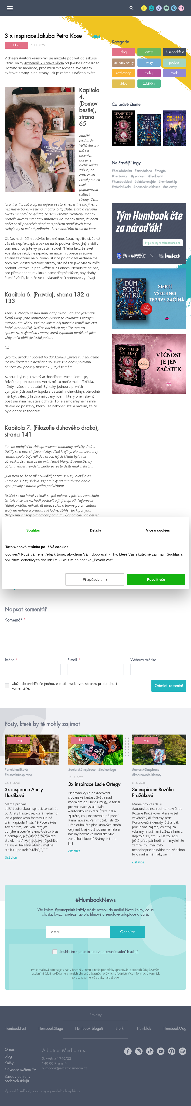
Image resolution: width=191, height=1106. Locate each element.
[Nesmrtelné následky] (149, 364)
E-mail (74, 660)
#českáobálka (122, 170)
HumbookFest (15, 1028)
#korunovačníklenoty (146, 774)
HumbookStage (50, 1028)
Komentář (15, 620)
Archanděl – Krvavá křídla (44, 63)
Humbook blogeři (89, 1028)
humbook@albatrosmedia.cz (64, 1068)
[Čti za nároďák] (149, 233)
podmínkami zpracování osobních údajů (108, 951)
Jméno (11, 660)
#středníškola (121, 187)
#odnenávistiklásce (146, 187)
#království (156, 176)
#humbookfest (122, 181)
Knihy (9, 1063)
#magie (160, 170)
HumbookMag (175, 1028)
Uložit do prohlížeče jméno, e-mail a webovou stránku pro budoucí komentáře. (64, 685)
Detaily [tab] (95, 530)
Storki (120, 1028)
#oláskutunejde (145, 181)
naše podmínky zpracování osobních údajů (122, 970)
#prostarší (138, 176)
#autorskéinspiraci (33, 58)
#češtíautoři (120, 176)
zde (116, 977)
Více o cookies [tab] (158, 530)
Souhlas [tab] (33, 530)
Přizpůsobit (92, 579)
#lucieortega (107, 769)
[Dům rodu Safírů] (149, 299)
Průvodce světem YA (20, 1070)
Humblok (144, 1028)
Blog (8, 1056)
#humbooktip (167, 181)
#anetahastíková (16, 769)
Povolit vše (156, 579)
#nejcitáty (170, 187)
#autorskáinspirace (18, 774)
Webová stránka (143, 660)
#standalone (143, 170)
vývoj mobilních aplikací (61, 1091)
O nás (9, 1049)
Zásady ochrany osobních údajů (17, 1079)
